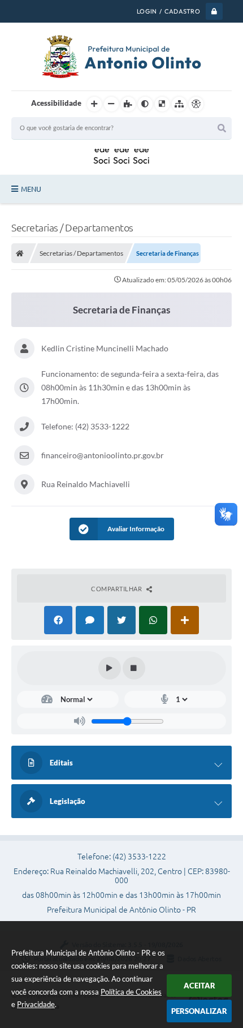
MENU (31, 189)
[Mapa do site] (179, 104)
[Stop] (134, 668)
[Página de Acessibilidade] (196, 104)
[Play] (109, 668)
